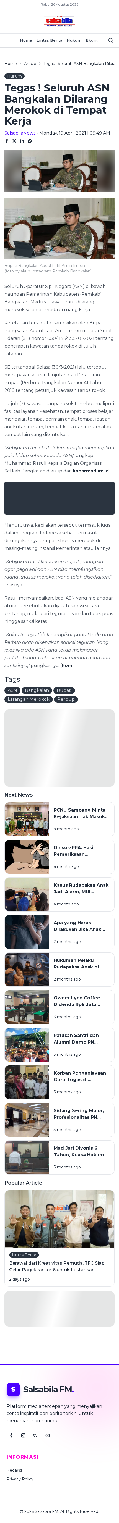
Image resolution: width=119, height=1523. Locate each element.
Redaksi (14, 1470)
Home (26, 40)
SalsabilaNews (19, 133)
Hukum (74, 40)
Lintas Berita (49, 40)
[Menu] (8, 40)
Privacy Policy (20, 1479)
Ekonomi (95, 40)
